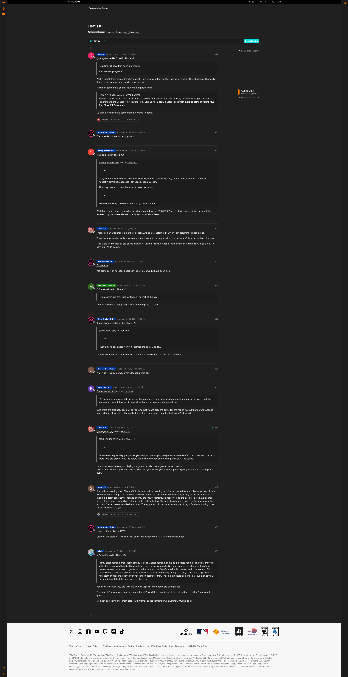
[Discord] (113, 631)
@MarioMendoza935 (107, 323)
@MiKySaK (102, 373)
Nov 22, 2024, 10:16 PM (125, 54)
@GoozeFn (102, 555)
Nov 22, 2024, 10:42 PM (135, 132)
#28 (216, 132)
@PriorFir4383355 (106, 391)
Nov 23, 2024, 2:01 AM (126, 427)
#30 (216, 229)
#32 (216, 285)
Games (251, 2)
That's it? (129, 58)
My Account (276, 2)
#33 (216, 319)
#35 (216, 387)
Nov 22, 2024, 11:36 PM (135, 285)
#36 (216, 427)
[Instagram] (80, 631)
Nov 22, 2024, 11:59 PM (135, 319)
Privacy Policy (92, 646)
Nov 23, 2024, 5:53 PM (126, 487)
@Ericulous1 (103, 289)
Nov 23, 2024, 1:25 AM (130, 387)
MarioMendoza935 (106, 285)
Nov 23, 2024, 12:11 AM (135, 369)
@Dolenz (101, 154)
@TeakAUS (102, 265)
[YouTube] (97, 631)
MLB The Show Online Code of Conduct (166, 646)
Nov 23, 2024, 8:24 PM (135, 527)
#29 (216, 151)
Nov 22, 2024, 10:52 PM (135, 151)
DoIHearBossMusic (106, 369)
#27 (216, 54)
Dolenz (101, 54)
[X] (71, 631)
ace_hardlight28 (105, 261)
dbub (100, 551)
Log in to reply (251, 41)
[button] (3, 668)
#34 (216, 369)
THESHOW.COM (73, 2)
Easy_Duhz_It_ (104, 387)
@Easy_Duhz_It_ (105, 431)
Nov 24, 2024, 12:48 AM (123, 551)
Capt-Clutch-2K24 (106, 132)
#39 (216, 551)
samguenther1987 (106, 151)
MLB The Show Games (198, 646)
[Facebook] (88, 631)
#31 (216, 261)
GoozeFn (102, 487)
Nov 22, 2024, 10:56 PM (127, 229)
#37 (216, 487)
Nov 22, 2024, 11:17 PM (133, 261)
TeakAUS (102, 229)
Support (263, 2)
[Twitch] (105, 631)
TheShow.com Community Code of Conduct (123, 646)
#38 (216, 527)
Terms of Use (75, 646)
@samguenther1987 (107, 58)
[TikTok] (122, 631)
